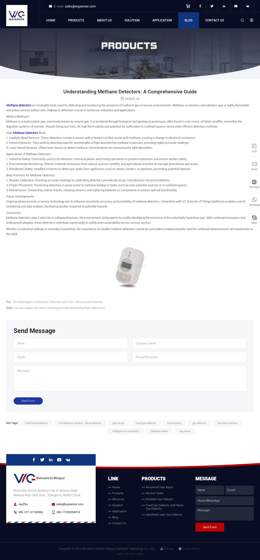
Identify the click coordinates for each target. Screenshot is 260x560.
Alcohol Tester (155, 493)
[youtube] (236, 6)
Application (162, 20)
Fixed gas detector (146, 423)
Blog (189, 20)
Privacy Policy (190, 548)
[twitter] (212, 6)
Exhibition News (159, 431)
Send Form (28, 401)
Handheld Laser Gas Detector (164, 514)
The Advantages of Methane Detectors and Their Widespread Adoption (57, 302)
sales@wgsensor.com (80, 6)
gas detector (199, 423)
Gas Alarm (185, 431)
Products (76, 20)
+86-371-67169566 (30, 512)
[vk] (247, 6)
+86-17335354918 (68, 512)
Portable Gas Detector (159, 499)
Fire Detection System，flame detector (80, 423)
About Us (104, 20)
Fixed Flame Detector (36, 423)
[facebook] (200, 6)
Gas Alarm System (227, 423)
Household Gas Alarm (159, 487)
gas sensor (118, 423)
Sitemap (168, 548)
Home (50, 20)
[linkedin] (224, 6)
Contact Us (214, 20)
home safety (174, 423)
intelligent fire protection (125, 431)
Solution (132, 20)
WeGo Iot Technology (130, 554)
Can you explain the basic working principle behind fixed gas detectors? (60, 308)
